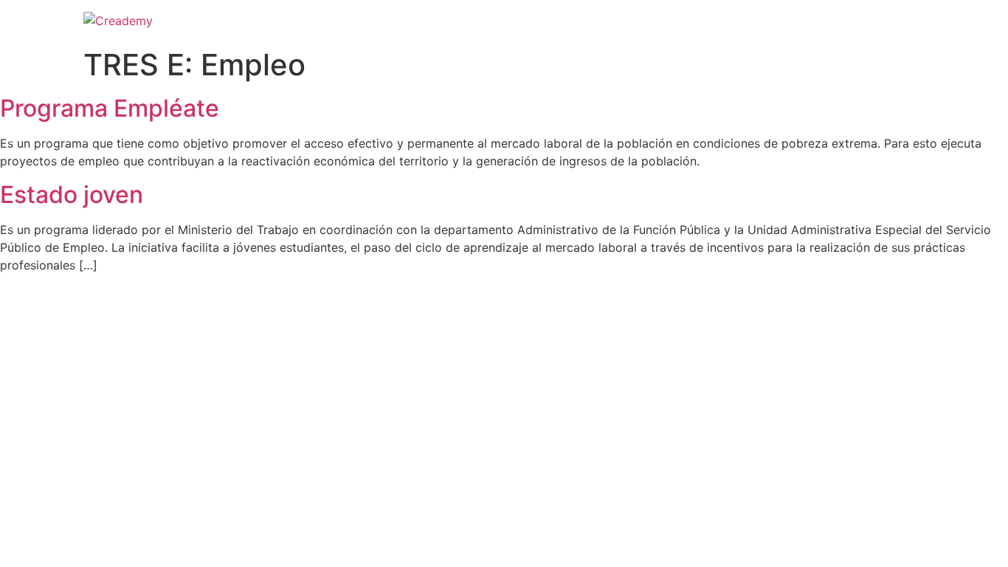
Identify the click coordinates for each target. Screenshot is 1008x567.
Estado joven (71, 194)
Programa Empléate (109, 108)
